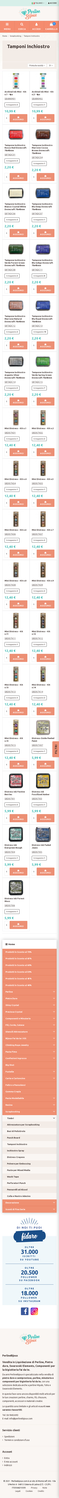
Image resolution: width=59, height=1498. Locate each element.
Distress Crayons (16, 1157)
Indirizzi (8, 1465)
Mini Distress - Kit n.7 (42, 530)
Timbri (10, 1118)
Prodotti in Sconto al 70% (19, 952)
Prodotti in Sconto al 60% (19, 965)
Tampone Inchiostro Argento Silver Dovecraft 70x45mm (15, 375)
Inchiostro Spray (15, 1150)
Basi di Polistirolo (16, 1131)
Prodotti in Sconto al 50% (19, 972)
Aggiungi (18, 119)
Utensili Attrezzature (17, 1032)
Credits (41, 1491)
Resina (9, 1105)
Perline (9, 992)
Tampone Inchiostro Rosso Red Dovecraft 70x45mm (15, 148)
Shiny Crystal (12, 1005)
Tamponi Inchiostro (17, 1144)
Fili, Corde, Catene (15, 1025)
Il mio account (11, 1461)
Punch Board (13, 1138)
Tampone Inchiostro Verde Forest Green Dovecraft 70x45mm (15, 263)
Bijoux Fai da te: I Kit (16, 1038)
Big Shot (10, 1065)
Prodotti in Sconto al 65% (19, 958)
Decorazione (12, 1202)
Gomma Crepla (13, 1091)
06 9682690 (12, 1415)
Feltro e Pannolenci (15, 1085)
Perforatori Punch (16, 1183)
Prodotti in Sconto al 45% (19, 978)
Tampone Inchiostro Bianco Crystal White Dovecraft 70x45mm (15, 206)
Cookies (29, 1491)
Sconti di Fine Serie (15, 1209)
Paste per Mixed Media (18, 1170)
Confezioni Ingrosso (16, 1058)
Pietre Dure (11, 998)
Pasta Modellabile (15, 1098)
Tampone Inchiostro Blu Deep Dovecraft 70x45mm (42, 206)
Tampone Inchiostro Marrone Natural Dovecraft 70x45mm (15, 319)
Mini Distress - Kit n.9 (42, 580)
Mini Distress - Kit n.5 (42, 479)
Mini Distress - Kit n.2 (42, 428)
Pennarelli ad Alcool (17, 1189)
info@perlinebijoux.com (20, 1418)
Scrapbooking (13, 1111)
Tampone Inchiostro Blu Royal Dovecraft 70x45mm (42, 319)
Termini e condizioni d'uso (17, 1440)
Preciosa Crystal (14, 1012)
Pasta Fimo (11, 1052)
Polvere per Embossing (19, 1163)
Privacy (34, 1488)
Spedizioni (9, 1436)
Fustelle (10, 1072)
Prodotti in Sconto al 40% (19, 985)
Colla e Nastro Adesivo (19, 1196)
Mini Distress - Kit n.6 (15, 530)
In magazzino (11, 105)
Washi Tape (13, 1177)
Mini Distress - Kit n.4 (15, 479)
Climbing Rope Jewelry (17, 1045)
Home (11, 944)
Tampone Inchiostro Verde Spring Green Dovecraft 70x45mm (42, 375)
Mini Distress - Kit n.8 (15, 580)
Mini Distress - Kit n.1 (15, 428)
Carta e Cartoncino (15, 1078)
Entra (6, 1458)
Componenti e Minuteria (18, 1018)
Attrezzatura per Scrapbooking (23, 1125)
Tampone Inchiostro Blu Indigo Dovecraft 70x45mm (42, 263)
